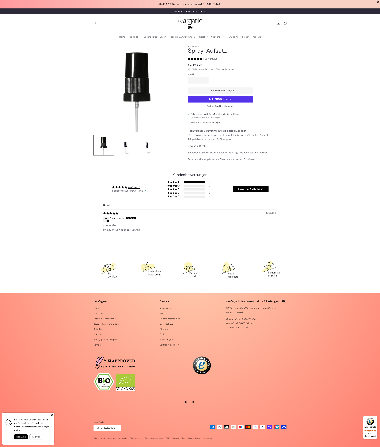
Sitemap (164, 329)
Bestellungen (166, 339)
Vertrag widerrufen (169, 344)
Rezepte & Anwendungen (106, 324)
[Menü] (375, 418)
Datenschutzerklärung (154, 438)
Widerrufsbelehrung (170, 318)
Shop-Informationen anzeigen (206, 122)
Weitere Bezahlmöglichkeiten (220, 106)
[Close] (52, 414)
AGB (162, 313)
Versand (202, 69)
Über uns (98, 334)
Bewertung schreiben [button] (250, 189)
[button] (97, 23)
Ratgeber (98, 329)
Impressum (165, 308)
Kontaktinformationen (191, 438)
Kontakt (97, 344)
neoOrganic (105, 438)
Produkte (98, 313)
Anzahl (191, 74)
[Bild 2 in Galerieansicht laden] (125, 145)
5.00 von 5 (134, 187)
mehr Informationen (31, 426)
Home (97, 308)
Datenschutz (166, 324)
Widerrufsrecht (136, 438)
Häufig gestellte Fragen (105, 339)
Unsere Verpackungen (105, 318)
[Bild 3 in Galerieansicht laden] (147, 145)
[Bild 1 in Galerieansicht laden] (104, 145)
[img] (110, 213)
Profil (162, 334)
